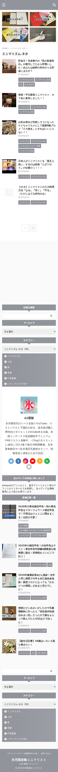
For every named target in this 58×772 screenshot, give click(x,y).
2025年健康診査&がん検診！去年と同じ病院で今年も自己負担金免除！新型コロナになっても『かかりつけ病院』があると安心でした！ (36, 582)
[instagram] (25, 461)
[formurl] (29, 467)
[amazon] (40, 461)
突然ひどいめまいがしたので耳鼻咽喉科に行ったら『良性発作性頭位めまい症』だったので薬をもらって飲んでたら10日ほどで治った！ (36, 615)
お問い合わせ (46, 753)
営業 (9, 372)
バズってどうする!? (17, 383)
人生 (9, 361)
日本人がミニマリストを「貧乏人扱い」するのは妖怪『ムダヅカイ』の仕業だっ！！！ (36, 164)
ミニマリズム (14, 356)
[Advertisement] (29, 274)
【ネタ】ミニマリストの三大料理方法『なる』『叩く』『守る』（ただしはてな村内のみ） (36, 190)
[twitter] (11, 461)
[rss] (47, 461)
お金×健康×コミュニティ (29, 764)
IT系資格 (11, 378)
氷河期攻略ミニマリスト (29, 760)
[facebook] (18, 461)
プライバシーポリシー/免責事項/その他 (22, 753)
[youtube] (32, 461)
